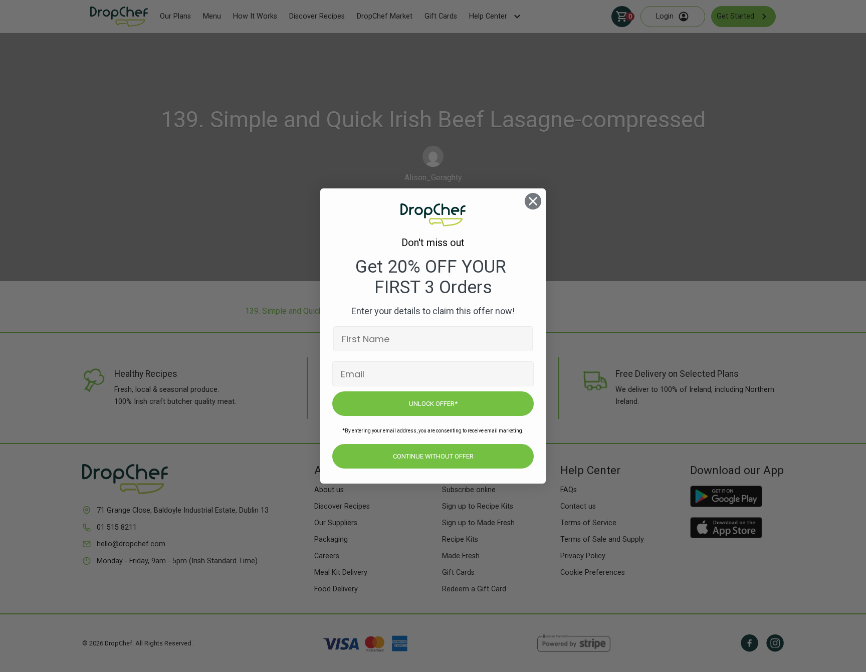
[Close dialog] (533, 201)
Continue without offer (433, 456)
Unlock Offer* (433, 403)
